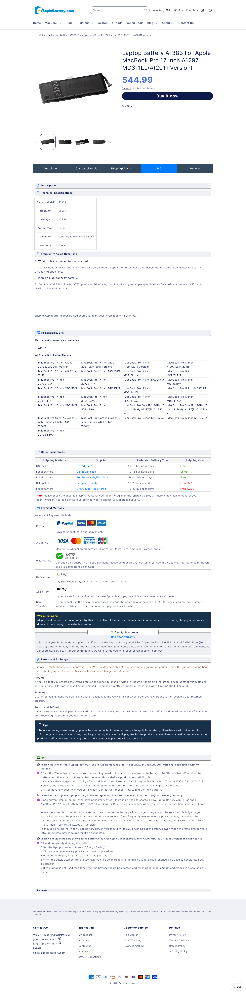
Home (44, 35)
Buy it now (167, 95)
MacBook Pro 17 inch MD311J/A (187, 388)
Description (51, 168)
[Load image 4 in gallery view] (98, 142)
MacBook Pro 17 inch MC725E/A (144, 417)
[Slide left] (36, 142)
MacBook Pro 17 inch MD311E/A (100, 388)
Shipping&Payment (122, 168)
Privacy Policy (177, 934)
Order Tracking (132, 940)
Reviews (195, 168)
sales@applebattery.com (49, 952)
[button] (53, 23)
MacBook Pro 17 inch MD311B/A (57, 388)
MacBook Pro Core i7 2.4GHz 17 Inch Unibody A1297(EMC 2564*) (57, 422)
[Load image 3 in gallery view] (82, 142)
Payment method (134, 945)
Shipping (126, 88)
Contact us (84, 945)
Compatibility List (87, 168)
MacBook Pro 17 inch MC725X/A (144, 379)
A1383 (42, 348)
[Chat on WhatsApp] (59, 939)
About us (83, 940)
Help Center (131, 934)
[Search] (145, 10)
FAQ (159, 168)
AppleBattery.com (127, 983)
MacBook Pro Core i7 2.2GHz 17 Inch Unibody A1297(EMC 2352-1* (187, 409)
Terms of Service (179, 940)
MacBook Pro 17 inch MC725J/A (101, 371)
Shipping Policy (178, 951)
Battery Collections (89, 956)
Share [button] (128, 105)
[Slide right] (111, 142)
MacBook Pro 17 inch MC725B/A (187, 417)
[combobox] (119, 10)
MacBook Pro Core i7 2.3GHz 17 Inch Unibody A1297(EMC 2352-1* (144, 409)
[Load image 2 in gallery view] (64, 142)
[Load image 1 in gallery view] (47, 142)
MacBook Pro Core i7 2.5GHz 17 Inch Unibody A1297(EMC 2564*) (101, 422)
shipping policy (142, 495)
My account (85, 934)
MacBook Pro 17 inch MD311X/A (57, 405)
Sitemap (83, 951)
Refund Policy (177, 945)
